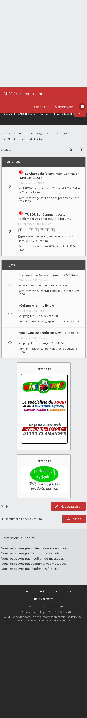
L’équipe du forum (61, 591)
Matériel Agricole (38, 133)
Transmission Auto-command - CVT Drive (48, 275)
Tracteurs (61, 133)
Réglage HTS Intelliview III (38, 305)
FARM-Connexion (34, 188)
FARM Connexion (17, 93)
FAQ (41, 591)
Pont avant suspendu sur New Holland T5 (48, 333)
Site (3, 133)
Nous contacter (43, 598)
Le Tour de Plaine (29, 192)
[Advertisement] (43, 43)
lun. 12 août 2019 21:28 (65, 321)
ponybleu (29, 343)
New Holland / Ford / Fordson (26, 139)
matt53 (49, 246)
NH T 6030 (51, 290)
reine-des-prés (54, 198)
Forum (17, 133)
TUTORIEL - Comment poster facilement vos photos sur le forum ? (44, 216)
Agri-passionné (32, 285)
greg (26, 316)
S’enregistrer (64, 107)
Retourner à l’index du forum (23, 519)
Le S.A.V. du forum (36, 241)
